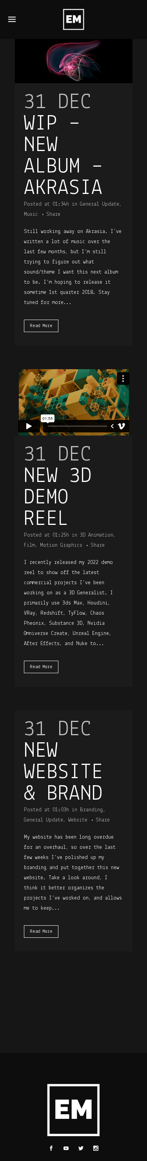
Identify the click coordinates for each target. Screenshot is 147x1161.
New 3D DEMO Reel (58, 498)
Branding (91, 810)
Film (29, 545)
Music (31, 214)
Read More (41, 326)
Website (77, 820)
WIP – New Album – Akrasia (63, 156)
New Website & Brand (63, 773)
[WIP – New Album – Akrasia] (73, 61)
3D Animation (96, 535)
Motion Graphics (61, 545)
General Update (99, 204)
